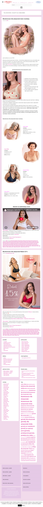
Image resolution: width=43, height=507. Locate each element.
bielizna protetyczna (26, 390)
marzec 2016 (5, 409)
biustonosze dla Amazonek (15, 242)
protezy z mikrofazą (25, 349)
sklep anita (13, 245)
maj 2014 (4, 418)
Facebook (21, 7)
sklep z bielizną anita (27, 333)
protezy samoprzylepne (25, 344)
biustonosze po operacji (18, 243)
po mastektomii (30, 442)
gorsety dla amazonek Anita (10, 244)
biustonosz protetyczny (6, 242)
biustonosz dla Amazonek (18, 240)
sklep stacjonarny (6, 375)
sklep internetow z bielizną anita (20, 245)
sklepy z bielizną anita (8, 335)
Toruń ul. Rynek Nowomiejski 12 (15, 237)
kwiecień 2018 (5, 403)
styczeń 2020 (5, 391)
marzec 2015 (5, 413)
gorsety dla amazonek (21, 331)
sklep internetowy (6, 374)
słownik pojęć (5, 350)
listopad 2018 (5, 400)
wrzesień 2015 (5, 411)
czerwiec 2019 (5, 396)
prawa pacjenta (5, 348)
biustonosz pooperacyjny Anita (33, 241)
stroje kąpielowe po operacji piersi (31, 459)
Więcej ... (23, 505)
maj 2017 (4, 407)
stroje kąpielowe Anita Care (26, 357)
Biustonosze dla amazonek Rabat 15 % (15, 251)
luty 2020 (4, 390)
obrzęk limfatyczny (6, 343)
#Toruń (24, 317)
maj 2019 (4, 397)
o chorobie (5, 341)
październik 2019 (6, 392)
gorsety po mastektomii (19, 244)
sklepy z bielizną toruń (15, 335)
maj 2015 (4, 412)
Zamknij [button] (20, 505)
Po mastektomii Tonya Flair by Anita (27, 373)
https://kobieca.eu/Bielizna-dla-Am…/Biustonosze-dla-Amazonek (23, 318)
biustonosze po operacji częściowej (26, 410)
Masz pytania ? (6, 230)
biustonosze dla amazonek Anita (24, 242)
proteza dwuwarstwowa (25, 348)
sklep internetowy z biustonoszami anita (31, 245)
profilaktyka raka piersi (7, 342)
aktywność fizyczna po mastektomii (9, 347)
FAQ (4, 349)
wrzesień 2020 (5, 388)
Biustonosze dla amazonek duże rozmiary (16, 19)
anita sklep (12, 240)
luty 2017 (4, 408)
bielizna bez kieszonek (7, 361)
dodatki (4, 363)
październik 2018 (6, 401)
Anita (6, 240)
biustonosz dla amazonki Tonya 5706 (14, 241)
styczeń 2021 (5, 386)
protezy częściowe (25, 343)
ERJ (7, 20)
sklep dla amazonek (34, 332)
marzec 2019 (5, 398)
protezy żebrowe (24, 350)
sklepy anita (30, 446)
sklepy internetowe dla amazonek (24, 334)
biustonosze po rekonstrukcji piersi (27, 243)
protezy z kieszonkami (25, 347)
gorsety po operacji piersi (28, 244)
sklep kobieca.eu (25, 446)
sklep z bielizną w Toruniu (35, 333)
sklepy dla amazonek (6, 334)
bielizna (4, 357)
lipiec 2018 (5, 402)
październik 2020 (6, 387)
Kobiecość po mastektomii (26, 374)
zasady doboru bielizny (7, 344)
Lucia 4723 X (10, 64)
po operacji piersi (25, 443)
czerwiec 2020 (5, 389)
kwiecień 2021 (5, 385)
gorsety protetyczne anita (7, 245)
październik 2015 (6, 410)
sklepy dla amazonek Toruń (14, 334)
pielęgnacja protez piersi (26, 351)
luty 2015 (4, 414)
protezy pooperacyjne (25, 342)
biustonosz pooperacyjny (24, 241)
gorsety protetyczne (35, 244)
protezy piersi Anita (25, 341)
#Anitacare (30, 311)
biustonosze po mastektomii (9, 243)
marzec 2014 (5, 419)
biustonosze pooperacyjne (7, 360)
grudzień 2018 (5, 399)
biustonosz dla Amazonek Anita (28, 240)
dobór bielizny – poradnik (7, 373)
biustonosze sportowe (7, 362)
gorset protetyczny (30, 417)
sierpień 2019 (5, 393)
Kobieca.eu (11, 238)
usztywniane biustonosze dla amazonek (28, 460)
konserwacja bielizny (6, 364)
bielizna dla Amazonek (30, 384)
